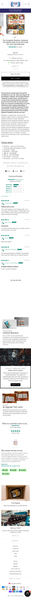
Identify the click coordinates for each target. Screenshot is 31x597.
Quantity (15, 66)
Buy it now (15, 78)
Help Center (15, 551)
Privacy (15, 561)
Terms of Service (15, 568)
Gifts (15, 553)
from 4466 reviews (15, 427)
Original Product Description (15, 162)
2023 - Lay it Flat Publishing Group (15, 595)
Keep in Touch (15, 578)
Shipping (9, 54)
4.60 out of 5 (19, 179)
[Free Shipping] (15, 493)
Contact (15, 540)
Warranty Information (15, 571)
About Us (15, 384)
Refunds (15, 563)
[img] (5, 200)
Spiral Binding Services (15, 573)
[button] (13, 47)
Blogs (15, 556)
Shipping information (15, 166)
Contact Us (15, 548)
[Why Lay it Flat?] (15, 518)
